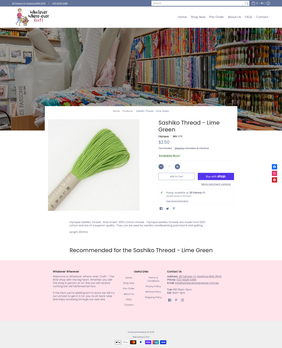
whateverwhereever (137, 332)
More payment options (216, 184)
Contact (129, 304)
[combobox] (197, 3)
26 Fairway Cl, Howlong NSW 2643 (29, 3)
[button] (257, 3)
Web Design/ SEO (141, 337)
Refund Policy (153, 291)
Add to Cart (176, 176)
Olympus (163, 136)
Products (128, 111)
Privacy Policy (153, 286)
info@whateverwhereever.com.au (197, 283)
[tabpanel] (141, 228)
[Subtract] (161, 166)
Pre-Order (128, 288)
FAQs (129, 299)
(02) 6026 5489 (60, 3)
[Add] (177, 166)
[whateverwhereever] (32, 17)
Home (116, 111)
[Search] (246, 3)
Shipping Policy (153, 297)
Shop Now (128, 283)
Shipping (179, 148)
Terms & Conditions (153, 279)
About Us (129, 294)
